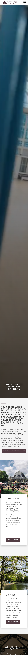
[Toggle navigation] (24, 2)
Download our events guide (14, 451)
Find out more (13, 539)
